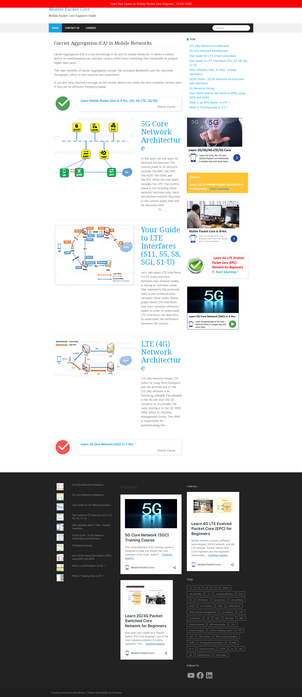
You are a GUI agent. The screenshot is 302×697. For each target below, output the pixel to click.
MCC (217, 618)
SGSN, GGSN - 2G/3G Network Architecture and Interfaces (87, 537)
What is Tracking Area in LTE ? (208, 107)
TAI (190, 655)
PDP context (204, 636)
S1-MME (232, 642)
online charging (196, 630)
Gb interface (237, 600)
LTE (208, 618)
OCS (233, 624)
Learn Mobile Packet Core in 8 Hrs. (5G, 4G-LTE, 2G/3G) (119, 100)
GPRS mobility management (202, 612)
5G (215, 587)
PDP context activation (227, 636)
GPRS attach (234, 606)
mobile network (196, 624)
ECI (190, 600)
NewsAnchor (101, 692)
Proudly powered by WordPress (68, 692)
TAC (240, 648)
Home (55, 27)
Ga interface (219, 600)
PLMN (191, 642)
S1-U (191, 648)
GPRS (220, 606)
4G (207, 587)
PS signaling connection (211, 642)
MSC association (217, 624)
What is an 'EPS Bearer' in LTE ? (209, 102)
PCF (240, 630)
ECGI (241, 593)
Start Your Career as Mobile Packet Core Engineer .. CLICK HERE (151, 4)
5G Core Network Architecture (161, 136)
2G (190, 587)
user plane (221, 655)
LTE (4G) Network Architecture (161, 356)
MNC (241, 618)
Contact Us (72, 27)
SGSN (222, 648)
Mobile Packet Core (69, 9)
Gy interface (195, 618)
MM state (229, 618)
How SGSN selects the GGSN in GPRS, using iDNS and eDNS (92, 557)
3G (198, 587)
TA (232, 648)
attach (226, 587)
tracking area (204, 655)
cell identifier (195, 593)
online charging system (221, 630)
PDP (191, 636)
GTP (241, 612)
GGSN (192, 606)
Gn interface (206, 606)
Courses (91, 27)
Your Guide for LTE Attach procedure (212, 56)
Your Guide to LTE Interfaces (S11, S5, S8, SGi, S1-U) (161, 246)
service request (206, 648)
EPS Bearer (203, 600)
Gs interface (227, 612)
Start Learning (219, 189)
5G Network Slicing (201, 88)
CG (208, 593)
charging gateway (224, 593)
